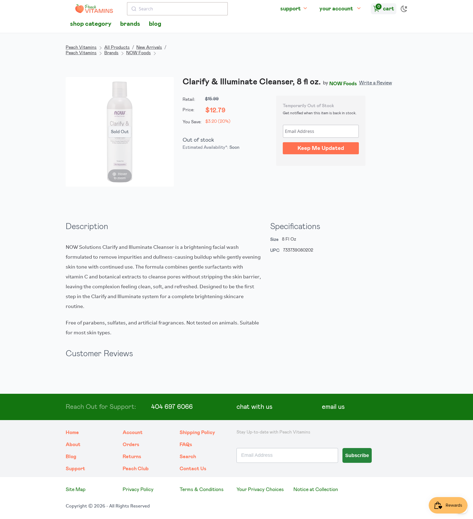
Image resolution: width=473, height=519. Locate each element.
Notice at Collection (315, 489)
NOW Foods (138, 53)
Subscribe (357, 455)
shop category (90, 24)
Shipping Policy (197, 432)
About (73, 444)
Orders (131, 444)
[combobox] (177, 8)
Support (75, 468)
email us (333, 407)
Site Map (75, 489)
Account (133, 432)
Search (188, 456)
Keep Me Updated (321, 148)
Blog (71, 456)
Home (72, 432)
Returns (132, 456)
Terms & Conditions (202, 489)
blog (155, 24)
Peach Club (136, 468)
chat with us (254, 407)
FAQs (186, 444)
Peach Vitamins (81, 47)
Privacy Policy (138, 489)
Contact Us (193, 468)
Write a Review (375, 83)
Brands (111, 53)
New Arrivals (149, 47)
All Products (117, 47)
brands (130, 24)
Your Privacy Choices (260, 489)
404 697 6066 (172, 407)
